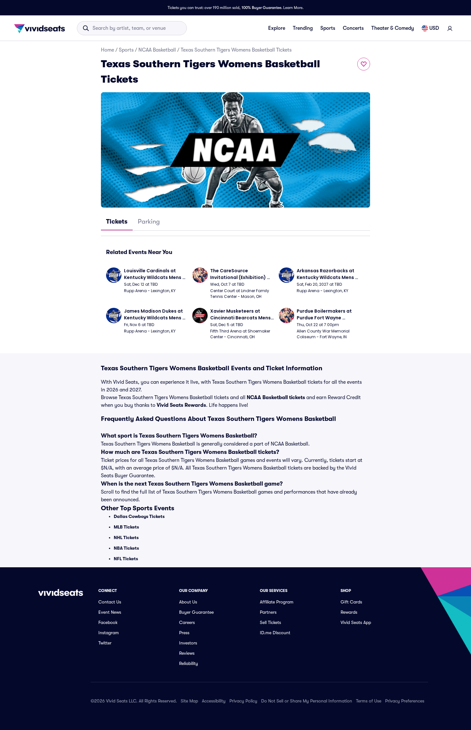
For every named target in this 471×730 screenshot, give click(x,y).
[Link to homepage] (41, 28)
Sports (327, 28)
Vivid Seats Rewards (181, 405)
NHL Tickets (126, 537)
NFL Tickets (126, 558)
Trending (303, 28)
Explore (276, 28)
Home (107, 50)
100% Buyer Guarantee (261, 7)
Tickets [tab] (117, 221)
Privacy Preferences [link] (404, 700)
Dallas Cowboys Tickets (139, 516)
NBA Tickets (126, 548)
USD (434, 28)
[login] (450, 28)
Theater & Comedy (392, 28)
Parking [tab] (149, 221)
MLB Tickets (126, 526)
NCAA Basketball (157, 50)
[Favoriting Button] (363, 64)
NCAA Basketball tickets (276, 397)
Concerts (353, 28)
